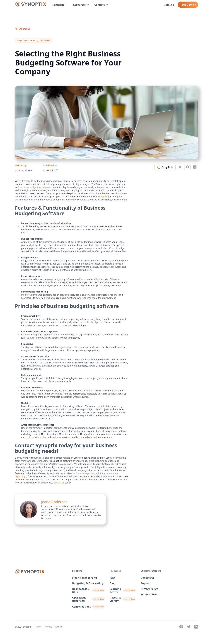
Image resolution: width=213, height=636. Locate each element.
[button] (60, 4)
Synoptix (102, 196)
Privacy (48, 626)
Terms (39, 626)
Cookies (58, 626)
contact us (59, 482)
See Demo (188, 4)
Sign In (167, 4)
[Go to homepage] (30, 5)
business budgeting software (35, 187)
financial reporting (85, 473)
